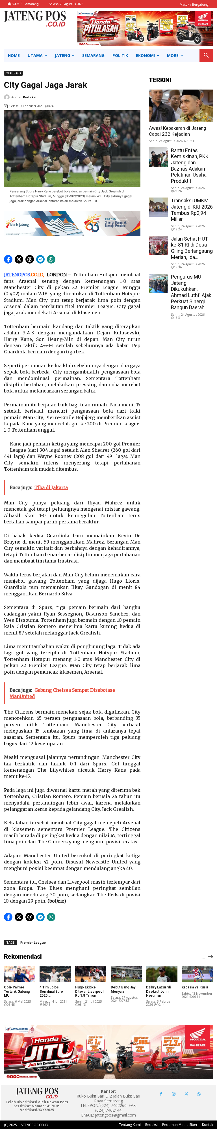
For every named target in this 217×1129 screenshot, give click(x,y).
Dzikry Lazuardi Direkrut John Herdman (158, 991)
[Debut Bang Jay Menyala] (126, 974)
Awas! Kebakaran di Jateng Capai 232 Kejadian (177, 131)
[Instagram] (174, 1094)
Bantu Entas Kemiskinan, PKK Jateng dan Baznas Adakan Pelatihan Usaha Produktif (190, 165)
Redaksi (29, 97)
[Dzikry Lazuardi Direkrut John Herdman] (161, 974)
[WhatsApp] (199, 1094)
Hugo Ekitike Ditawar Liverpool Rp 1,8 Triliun (89, 991)
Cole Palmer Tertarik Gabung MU (17, 991)
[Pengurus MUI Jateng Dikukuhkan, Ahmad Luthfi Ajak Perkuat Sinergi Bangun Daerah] (158, 283)
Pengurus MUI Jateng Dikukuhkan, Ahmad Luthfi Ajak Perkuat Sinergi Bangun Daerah (191, 292)
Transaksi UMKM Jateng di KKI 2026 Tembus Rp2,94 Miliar (192, 210)
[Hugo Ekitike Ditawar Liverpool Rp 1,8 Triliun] (91, 974)
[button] (206, 55)
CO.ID (37, 274)
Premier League (33, 942)
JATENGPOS (17, 274)
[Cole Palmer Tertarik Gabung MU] (19, 974)
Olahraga (13, 73)
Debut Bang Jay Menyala (123, 989)
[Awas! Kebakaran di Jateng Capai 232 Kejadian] (181, 106)
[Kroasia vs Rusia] (197, 974)
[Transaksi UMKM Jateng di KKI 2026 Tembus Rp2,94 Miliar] (158, 207)
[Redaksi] (7, 97)
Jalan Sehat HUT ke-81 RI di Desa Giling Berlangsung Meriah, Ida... (192, 248)
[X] (186, 1094)
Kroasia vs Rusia (195, 987)
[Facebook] (161, 1094)
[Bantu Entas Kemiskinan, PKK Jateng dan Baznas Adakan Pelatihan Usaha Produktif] (158, 157)
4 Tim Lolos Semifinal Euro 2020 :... (51, 991)
